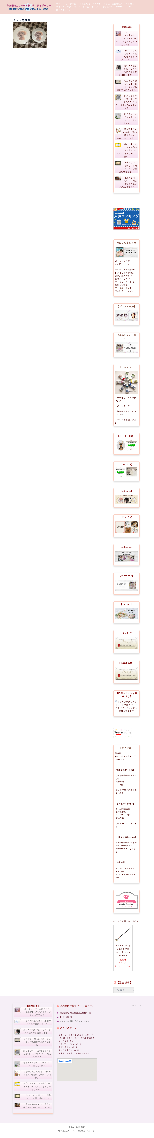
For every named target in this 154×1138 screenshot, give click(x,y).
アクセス (130, 4)
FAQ (130, 7)
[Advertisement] (77, 1093)
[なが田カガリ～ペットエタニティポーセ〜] (29, 7)
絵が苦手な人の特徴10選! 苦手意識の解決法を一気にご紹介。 (37, 1074)
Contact (120, 7)
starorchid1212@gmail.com (74, 1021)
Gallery (96, 4)
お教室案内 (84, 4)
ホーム (59, 4)
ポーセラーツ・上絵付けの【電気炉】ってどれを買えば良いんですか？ (126, 38)
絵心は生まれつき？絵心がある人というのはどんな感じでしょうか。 (126, 150)
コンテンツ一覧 (81, 7)
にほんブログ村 (126, 711)
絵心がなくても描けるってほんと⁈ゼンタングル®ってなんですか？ (126, 102)
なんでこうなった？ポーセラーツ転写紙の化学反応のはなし (37, 1042)
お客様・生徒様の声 (112, 4)
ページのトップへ (134, 1005)
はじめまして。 (63, 10)
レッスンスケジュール (102, 7)
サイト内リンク (63, 7)
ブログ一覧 (71, 4)
